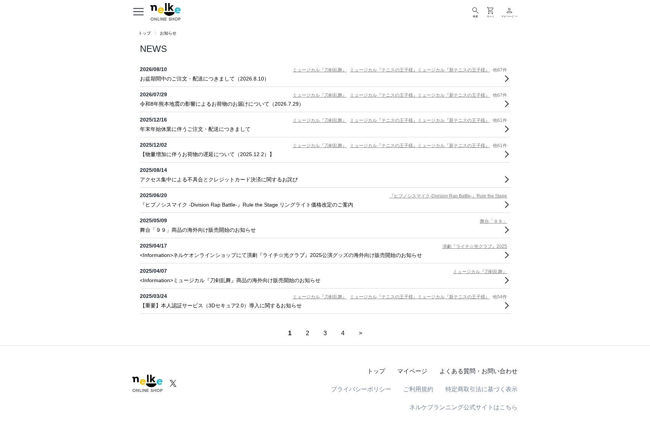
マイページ (412, 371)
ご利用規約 (418, 389)
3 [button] (325, 333)
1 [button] (290, 333)
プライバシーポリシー (361, 389)
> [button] (360, 333)
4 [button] (343, 333)
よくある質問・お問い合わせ (478, 371)
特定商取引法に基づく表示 (481, 389)
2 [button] (307, 333)
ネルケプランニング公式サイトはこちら (463, 407)
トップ (144, 33)
